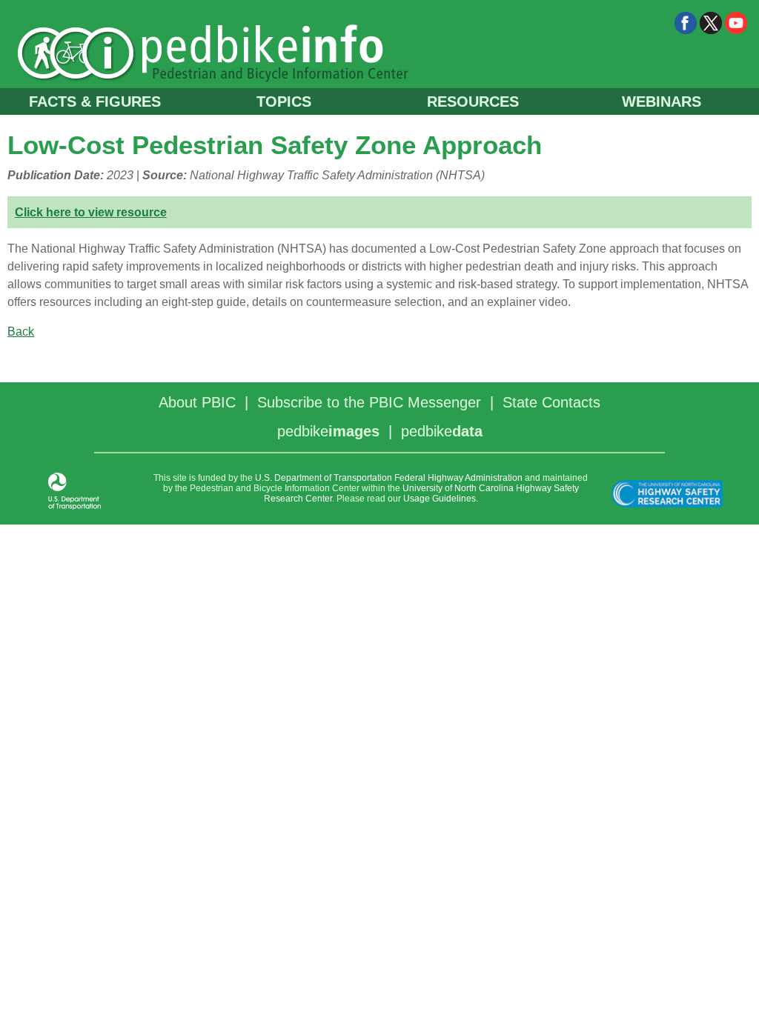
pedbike (328, 431)
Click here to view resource (91, 212)
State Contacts (551, 402)
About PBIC (197, 402)
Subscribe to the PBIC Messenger (369, 402)
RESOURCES (473, 101)
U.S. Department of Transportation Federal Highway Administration (389, 478)
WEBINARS (661, 101)
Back (20, 331)
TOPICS (283, 101)
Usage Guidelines (439, 498)
